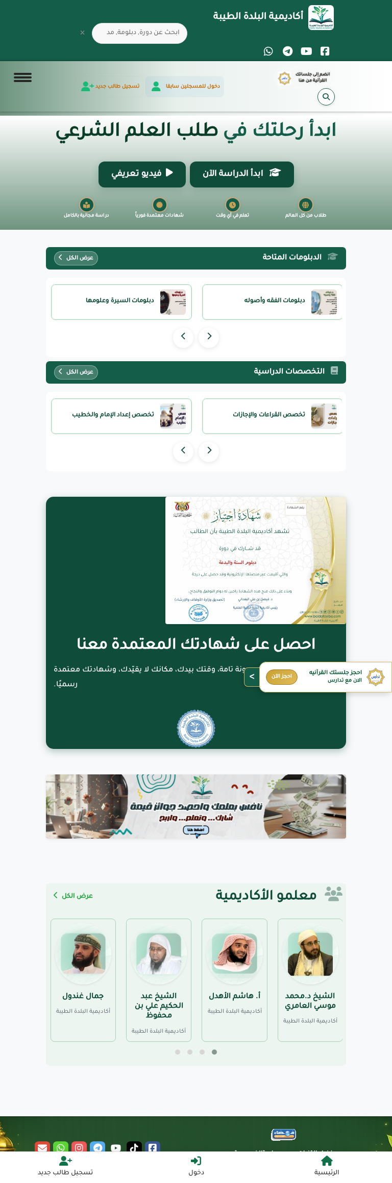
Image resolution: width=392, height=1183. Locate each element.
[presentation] (209, 338)
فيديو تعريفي (136, 174)
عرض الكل (79, 258)
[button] (214, 1052)
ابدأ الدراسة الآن (234, 174)
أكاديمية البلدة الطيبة (258, 17)
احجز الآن (282, 677)
